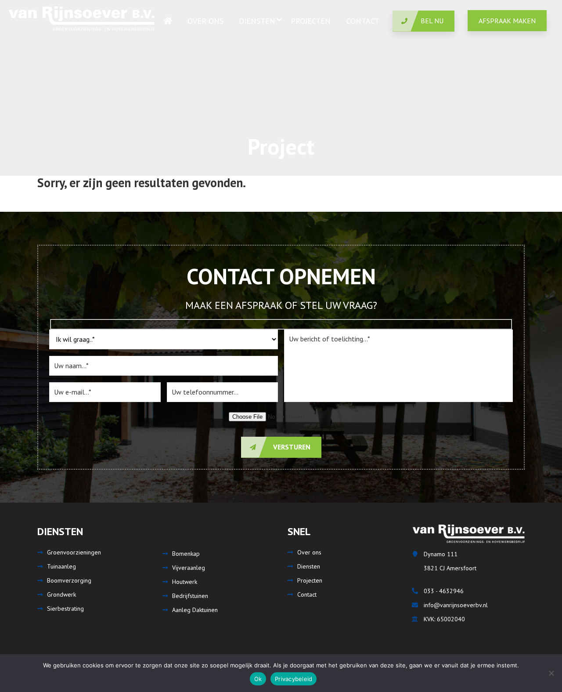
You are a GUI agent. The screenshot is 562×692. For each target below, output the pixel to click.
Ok (258, 678)
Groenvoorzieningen (74, 552)
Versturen (290, 446)
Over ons (309, 552)
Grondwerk (61, 594)
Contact (307, 594)
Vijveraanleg (188, 568)
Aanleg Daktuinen (195, 610)
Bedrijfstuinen (190, 596)
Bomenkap (186, 554)
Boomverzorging (69, 580)
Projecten (309, 580)
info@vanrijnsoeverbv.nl (456, 605)
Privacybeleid (293, 678)
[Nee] (551, 673)
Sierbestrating (65, 608)
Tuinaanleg (61, 566)
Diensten (308, 566)
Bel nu (432, 20)
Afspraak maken (507, 20)
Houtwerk (184, 582)
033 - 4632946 (444, 591)
